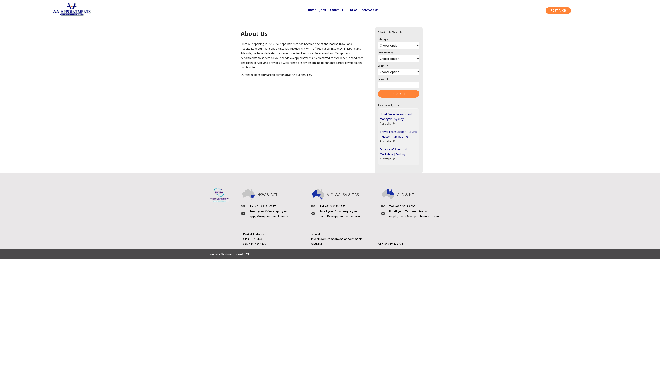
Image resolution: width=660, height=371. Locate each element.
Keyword (383, 79)
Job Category (385, 52)
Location (383, 65)
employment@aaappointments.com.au (414, 216)
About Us (336, 10)
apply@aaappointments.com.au (270, 216)
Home (312, 10)
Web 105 (243, 254)
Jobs (323, 10)
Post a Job (558, 10)
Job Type (383, 39)
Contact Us (369, 10)
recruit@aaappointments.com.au (340, 216)
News (354, 10)
